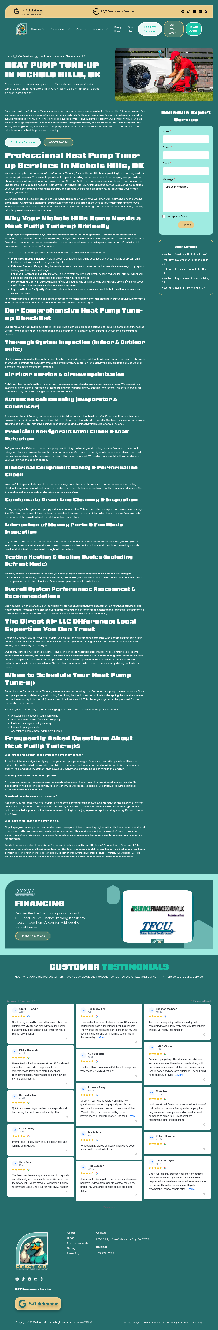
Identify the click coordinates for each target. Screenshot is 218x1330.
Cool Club (130, 29)
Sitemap (198, 1322)
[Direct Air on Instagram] (194, 11)
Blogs (70, 1238)
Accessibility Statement (176, 1322)
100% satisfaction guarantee (109, 655)
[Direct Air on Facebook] (183, 11)
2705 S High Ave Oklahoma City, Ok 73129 (122, 1239)
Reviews (134, 663)
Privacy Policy (131, 1322)
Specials (81, 28)
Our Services (25, 56)
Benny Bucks (117, 29)
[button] (37, 29)
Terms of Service (151, 1322)
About (71, 1232)
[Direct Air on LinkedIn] (200, 11)
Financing (73, 1253)
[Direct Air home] (21, 29)
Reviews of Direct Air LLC (20, 1001)
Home (8, 56)
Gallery (71, 1248)
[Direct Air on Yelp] (206, 11)
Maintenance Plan (78, 1243)
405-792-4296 (105, 1253)
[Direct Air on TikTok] (189, 11)
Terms (183, 216)
